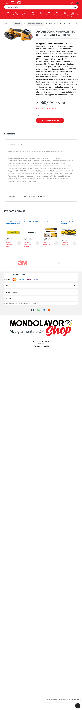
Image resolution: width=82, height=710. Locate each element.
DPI (32, 15)
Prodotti (17, 24)
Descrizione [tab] (9, 134)
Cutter (7, 220)
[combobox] (38, 7)
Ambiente (57, 15)
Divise (40, 15)
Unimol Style (65, 15)
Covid (8, 15)
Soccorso (49, 15)
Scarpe (24, 15)
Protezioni (16, 15)
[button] (31, 30)
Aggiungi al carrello (51, 120)
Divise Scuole (73, 16)
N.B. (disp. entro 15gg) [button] (74, 243)
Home (6, 24)
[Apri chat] (77, 705)
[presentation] (77, 263)
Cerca (75, 7)
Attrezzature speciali (35, 24)
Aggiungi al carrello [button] (18, 243)
